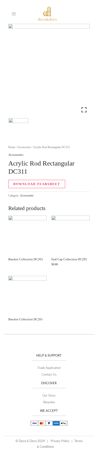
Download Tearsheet (36, 184)
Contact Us (49, 374)
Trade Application (49, 368)
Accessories (24, 147)
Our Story (49, 395)
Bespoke (49, 402)
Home (11, 147)
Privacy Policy (60, 441)
